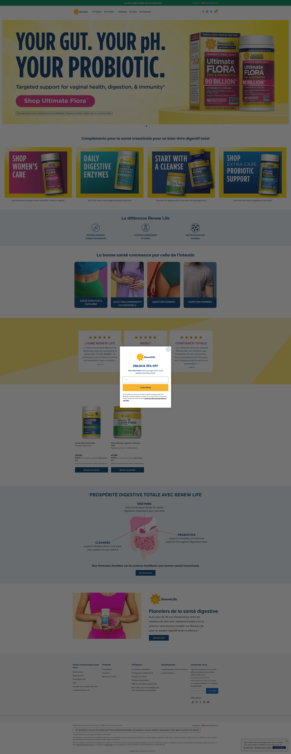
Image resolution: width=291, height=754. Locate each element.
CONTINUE (145, 387)
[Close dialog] (168, 349)
